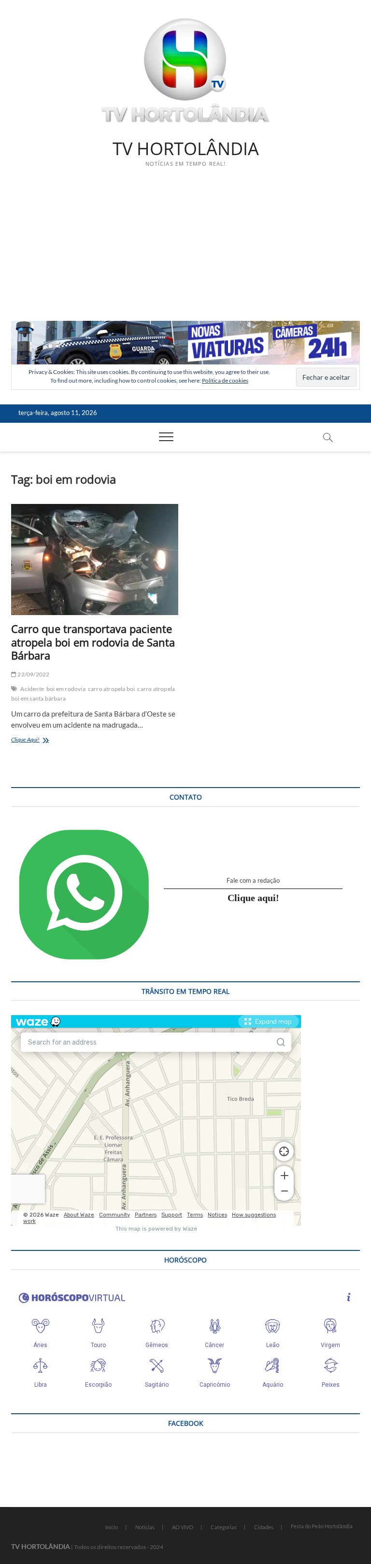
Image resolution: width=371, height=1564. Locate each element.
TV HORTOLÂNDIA (186, 148)
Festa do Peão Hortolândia (322, 1526)
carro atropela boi (111, 688)
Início (111, 1527)
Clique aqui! (253, 897)
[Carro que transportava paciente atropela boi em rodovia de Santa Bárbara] (94, 559)
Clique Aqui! (40, 740)
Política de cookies (225, 380)
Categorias (224, 1527)
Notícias (145, 1527)
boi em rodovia (66, 688)
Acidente (32, 688)
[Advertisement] (185, 248)
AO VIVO (182, 1527)
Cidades (263, 1527)
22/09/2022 (32, 674)
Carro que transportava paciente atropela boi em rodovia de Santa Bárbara (93, 642)
